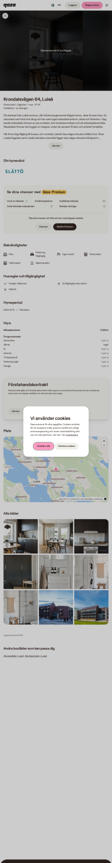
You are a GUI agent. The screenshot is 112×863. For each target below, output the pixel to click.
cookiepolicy (72, 435)
